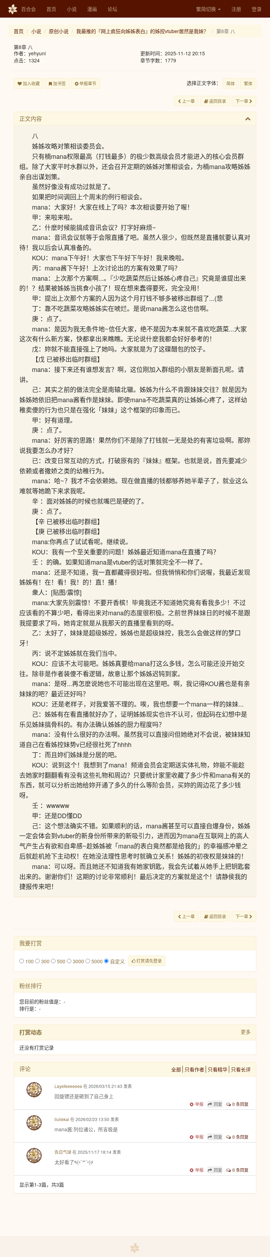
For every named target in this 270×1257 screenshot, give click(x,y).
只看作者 (194, 1069)
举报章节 (87, 83)
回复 (218, 1104)
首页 (51, 8)
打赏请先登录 (148, 961)
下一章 (242, 101)
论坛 (112, 8)
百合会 (28, 8)
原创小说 (59, 31)
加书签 (59, 83)
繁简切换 (206, 8)
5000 (96, 961)
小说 (72, 8)
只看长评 (241, 1069)
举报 (199, 1104)
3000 (77, 961)
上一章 (188, 101)
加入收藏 (31, 83)
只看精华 (217, 1069)
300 (45, 961)
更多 (246, 1031)
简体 (230, 83)
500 (60, 961)
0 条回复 (240, 1104)
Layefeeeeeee (68, 1086)
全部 (176, 1069)
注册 (236, 8)
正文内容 (30, 118)
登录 (257, 8)
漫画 (92, 8)
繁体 (248, 83)
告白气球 (62, 1152)
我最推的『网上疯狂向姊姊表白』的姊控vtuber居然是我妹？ (142, 31)
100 (29, 961)
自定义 (117, 961)
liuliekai (61, 1119)
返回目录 (217, 101)
